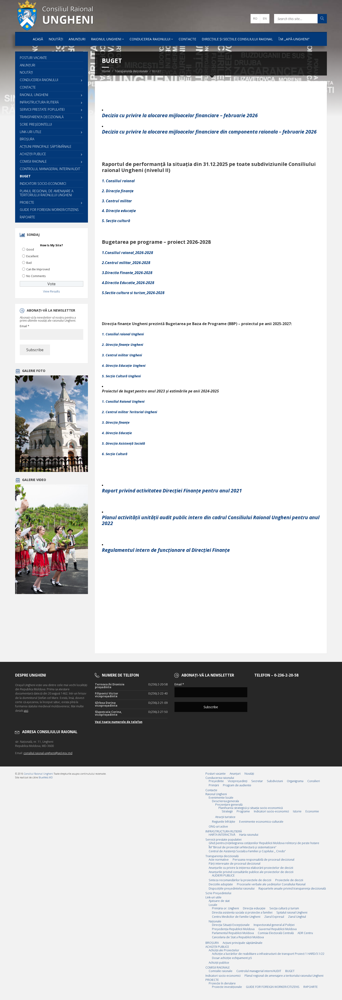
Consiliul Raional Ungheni (38, 773)
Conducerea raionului (150, 39)
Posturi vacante (33, 57)
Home (106, 71)
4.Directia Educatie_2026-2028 (128, 282)
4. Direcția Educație (117, 433)
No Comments (36, 276)
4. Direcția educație (119, 210)
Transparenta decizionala (131, 71)
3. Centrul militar (117, 200)
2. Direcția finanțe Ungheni (122, 344)
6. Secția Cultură (114, 454)
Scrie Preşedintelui (36, 124)
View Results (51, 291)
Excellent (32, 256)
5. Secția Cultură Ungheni (121, 376)
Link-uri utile (30, 132)
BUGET (25, 176)
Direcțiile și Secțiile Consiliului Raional (237, 39)
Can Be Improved (38, 269)
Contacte (187, 39)
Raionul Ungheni (106, 39)
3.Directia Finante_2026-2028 (127, 272)
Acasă (38, 39)
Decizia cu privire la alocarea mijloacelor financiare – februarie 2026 (180, 115)
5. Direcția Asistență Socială (123, 443)
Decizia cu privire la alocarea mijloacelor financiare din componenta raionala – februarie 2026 (209, 131)
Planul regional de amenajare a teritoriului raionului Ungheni (46, 193)
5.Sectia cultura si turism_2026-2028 (133, 292)
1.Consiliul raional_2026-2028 (127, 252)
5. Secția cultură (116, 220)
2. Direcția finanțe (118, 190)
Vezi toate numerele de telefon (118, 722)
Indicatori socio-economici (43, 183)
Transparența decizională (42, 117)
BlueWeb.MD (46, 777)
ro (255, 19)
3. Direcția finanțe (116, 422)
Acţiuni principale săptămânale (45, 146)
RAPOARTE (27, 217)
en (265, 19)
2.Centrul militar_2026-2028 (126, 262)
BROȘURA (27, 139)
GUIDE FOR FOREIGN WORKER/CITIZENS (49, 209)
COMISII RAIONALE (33, 161)
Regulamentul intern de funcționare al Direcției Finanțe (166, 550)
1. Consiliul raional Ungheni (123, 334)
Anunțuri (77, 39)
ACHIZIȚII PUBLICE (33, 154)
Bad (29, 263)
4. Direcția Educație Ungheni (123, 365)
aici (26, 711)
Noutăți (56, 39)
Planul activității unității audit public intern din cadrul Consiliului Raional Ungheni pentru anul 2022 (210, 520)
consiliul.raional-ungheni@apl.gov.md (47, 753)
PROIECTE (27, 202)
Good (30, 249)
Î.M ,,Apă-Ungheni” (293, 39)
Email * (24, 326)
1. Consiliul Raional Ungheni (123, 401)
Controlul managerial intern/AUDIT (50, 169)
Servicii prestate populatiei (42, 109)
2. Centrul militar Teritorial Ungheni (129, 412)
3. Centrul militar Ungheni (122, 355)
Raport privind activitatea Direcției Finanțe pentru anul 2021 (172, 490)
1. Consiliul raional (118, 180)
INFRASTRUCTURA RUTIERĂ (39, 102)
